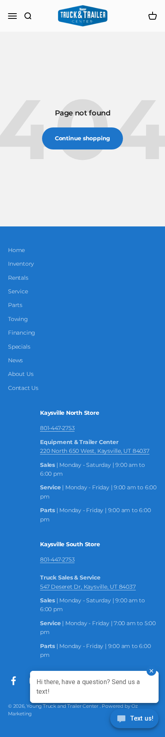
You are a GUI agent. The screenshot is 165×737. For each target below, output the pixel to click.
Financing (21, 332)
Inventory (21, 263)
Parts (15, 305)
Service (18, 291)
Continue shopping (82, 138)
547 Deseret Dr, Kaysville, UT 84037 (88, 586)
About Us (20, 374)
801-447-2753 (57, 428)
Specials (19, 346)
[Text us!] (134, 719)
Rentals (18, 277)
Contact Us (23, 388)
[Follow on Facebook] (13, 680)
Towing (18, 319)
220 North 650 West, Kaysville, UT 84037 (94, 450)
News (15, 360)
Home (16, 250)
